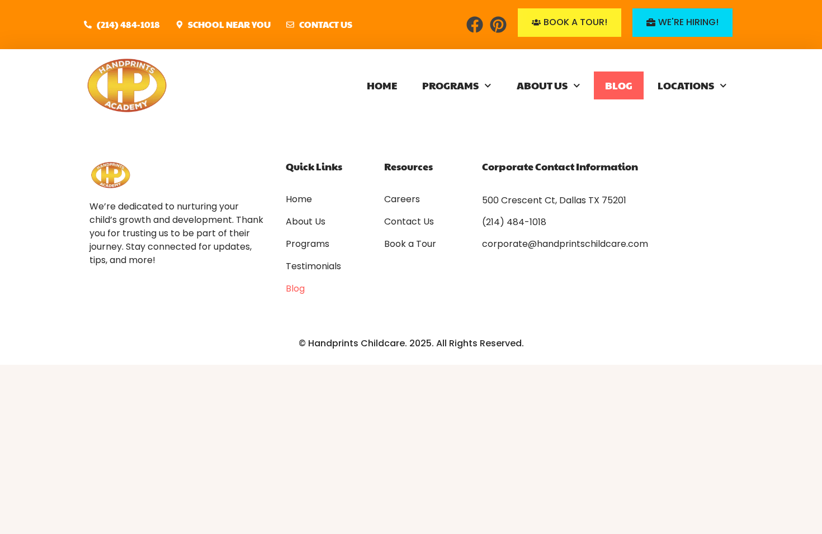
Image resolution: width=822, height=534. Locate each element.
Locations (686, 85)
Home (382, 85)
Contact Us (409, 221)
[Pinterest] (498, 24)
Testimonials (313, 266)
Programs (450, 85)
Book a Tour (410, 244)
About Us (542, 85)
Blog (618, 85)
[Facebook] (474, 24)
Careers (402, 199)
